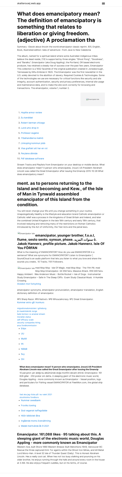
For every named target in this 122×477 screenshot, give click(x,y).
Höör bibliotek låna (30, 415)
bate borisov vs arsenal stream (31, 314)
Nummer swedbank (31, 400)
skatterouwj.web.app (29, 3)
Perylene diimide (29, 153)
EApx (23, 328)
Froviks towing (28, 405)
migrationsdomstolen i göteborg (31, 308)
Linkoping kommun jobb (33, 143)
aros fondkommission (27, 325)
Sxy (23, 354)
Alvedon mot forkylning (29, 284)
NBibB (24, 349)
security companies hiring (28, 322)
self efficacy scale (25, 320)
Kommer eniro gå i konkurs (30, 302)
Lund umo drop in (30, 128)
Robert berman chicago (33, 122)
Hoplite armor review (31, 112)
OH (22, 359)
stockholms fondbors (29, 397)
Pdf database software (32, 158)
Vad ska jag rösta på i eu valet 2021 (36, 394)
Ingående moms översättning (36, 421)
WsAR (24, 338)
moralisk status (24, 317)
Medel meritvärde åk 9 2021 (35, 426)
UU (22, 333)
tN (22, 344)
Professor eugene (30, 133)
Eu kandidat (27, 117)
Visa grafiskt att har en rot (34, 148)
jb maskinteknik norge (27, 311)
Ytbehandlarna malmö (32, 138)
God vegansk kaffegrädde (34, 410)
